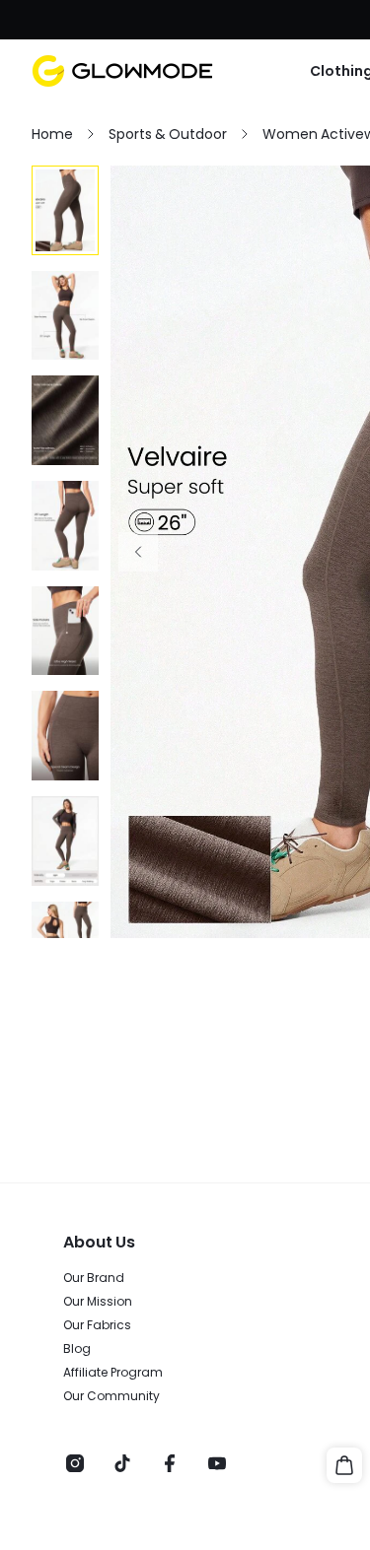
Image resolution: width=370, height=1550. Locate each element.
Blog (77, 1349)
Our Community (111, 1396)
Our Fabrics (97, 1325)
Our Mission (97, 1302)
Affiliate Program (113, 1373)
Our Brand (93, 1278)
